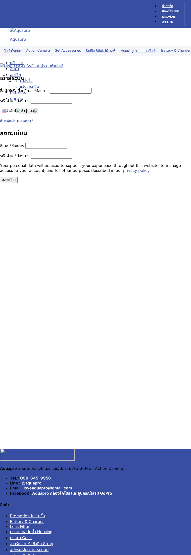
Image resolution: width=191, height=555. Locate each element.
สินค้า (14, 68)
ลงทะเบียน (9, 180)
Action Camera (38, 50)
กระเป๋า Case (21, 537)
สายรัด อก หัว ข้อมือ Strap (31, 543)
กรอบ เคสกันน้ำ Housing (31, 531)
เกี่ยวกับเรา (169, 16)
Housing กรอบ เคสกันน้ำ (138, 50)
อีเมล (12, 145)
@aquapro (31, 483)
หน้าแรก (16, 62)
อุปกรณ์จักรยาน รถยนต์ (29, 549)
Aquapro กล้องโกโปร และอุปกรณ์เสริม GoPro (72, 493)
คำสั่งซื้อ (167, 6)
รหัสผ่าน (14, 155)
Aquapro (18, 39)
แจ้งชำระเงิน (170, 11)
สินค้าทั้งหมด (12, 50)
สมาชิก (15, 74)
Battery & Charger (27, 521)
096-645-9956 (35, 478)
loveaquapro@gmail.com (48, 487)
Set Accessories (68, 50)
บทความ (167, 21)
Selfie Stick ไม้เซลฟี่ (101, 50)
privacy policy (136, 170)
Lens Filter (19, 526)
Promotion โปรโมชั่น (27, 515)
